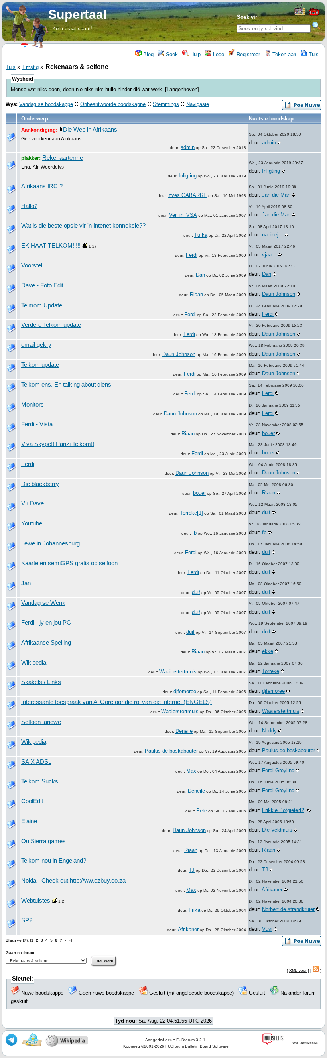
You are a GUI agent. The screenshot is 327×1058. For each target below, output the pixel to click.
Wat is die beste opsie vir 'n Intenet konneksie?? (83, 225)
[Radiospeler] (314, 15)
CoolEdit (32, 801)
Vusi (267, 929)
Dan (200, 275)
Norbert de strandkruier (288, 909)
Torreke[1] (191, 513)
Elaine (29, 821)
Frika (194, 910)
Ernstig (30, 67)
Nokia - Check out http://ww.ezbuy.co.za (73, 880)
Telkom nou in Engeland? (53, 860)
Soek (171, 54)
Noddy (269, 731)
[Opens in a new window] (299, 13)
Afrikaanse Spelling (46, 642)
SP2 (26, 920)
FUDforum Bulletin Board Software (197, 1046)
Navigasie (197, 104)
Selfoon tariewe (41, 722)
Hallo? (29, 206)
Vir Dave (32, 503)
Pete (201, 811)
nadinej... (272, 235)
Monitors (32, 404)
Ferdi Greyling (278, 770)
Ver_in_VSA (183, 215)
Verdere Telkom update (51, 325)
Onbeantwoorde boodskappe (113, 104)
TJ (192, 870)
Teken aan (283, 54)
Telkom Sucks (39, 781)
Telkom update (40, 365)
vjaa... (269, 255)
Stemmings (166, 104)
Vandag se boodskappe (46, 104)
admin (188, 147)
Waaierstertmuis (178, 672)
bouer (268, 433)
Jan (26, 583)
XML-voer (298, 970)
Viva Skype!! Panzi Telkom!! (57, 444)
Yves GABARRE (187, 195)
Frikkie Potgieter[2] (284, 810)
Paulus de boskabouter (171, 751)
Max (191, 771)
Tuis (313, 54)
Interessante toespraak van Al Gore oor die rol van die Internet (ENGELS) (116, 702)
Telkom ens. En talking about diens (66, 385)
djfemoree (184, 691)
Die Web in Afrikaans (90, 129)
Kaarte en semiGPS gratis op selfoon (69, 563)
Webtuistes (35, 900)
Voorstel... (34, 265)
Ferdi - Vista (37, 424)
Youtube (31, 523)
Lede (217, 54)
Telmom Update (41, 305)
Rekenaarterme (62, 158)
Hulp (195, 54)
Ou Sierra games (43, 841)
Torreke (270, 671)
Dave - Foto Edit (42, 285)
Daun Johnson (278, 294)
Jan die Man (276, 195)
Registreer (247, 54)
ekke (267, 651)
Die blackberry (40, 484)
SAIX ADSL (36, 762)
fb (194, 533)
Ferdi (191, 255)
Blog (148, 54)
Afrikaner (272, 890)
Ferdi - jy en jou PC (46, 622)
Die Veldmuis (277, 830)
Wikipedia (33, 662)
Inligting (188, 176)
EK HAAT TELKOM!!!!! (51, 245)
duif (266, 512)
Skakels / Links (41, 682)
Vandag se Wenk (43, 603)
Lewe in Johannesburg (50, 543)
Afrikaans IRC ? (42, 186)
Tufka (200, 235)
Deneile (184, 731)
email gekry (36, 345)
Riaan (196, 294)
